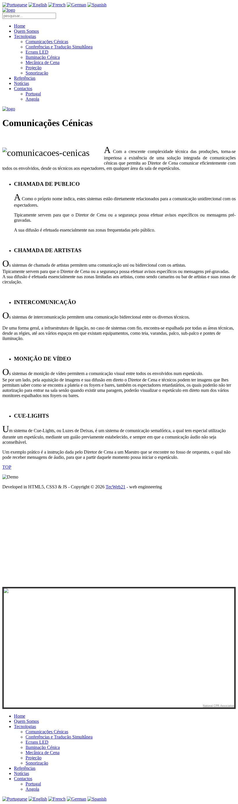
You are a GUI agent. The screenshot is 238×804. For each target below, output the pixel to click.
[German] (76, 5)
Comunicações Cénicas (47, 41)
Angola (32, 99)
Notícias (21, 83)
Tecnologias (25, 36)
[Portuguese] (14, 5)
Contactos (23, 88)
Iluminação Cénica (43, 57)
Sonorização (37, 72)
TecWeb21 (115, 486)
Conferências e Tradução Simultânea (59, 46)
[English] (37, 5)
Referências (24, 78)
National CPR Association (218, 705)
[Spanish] (97, 5)
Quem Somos (26, 31)
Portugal (33, 93)
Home (19, 25)
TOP (6, 467)
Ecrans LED (37, 52)
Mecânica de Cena (42, 62)
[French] (57, 5)
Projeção (34, 67)
